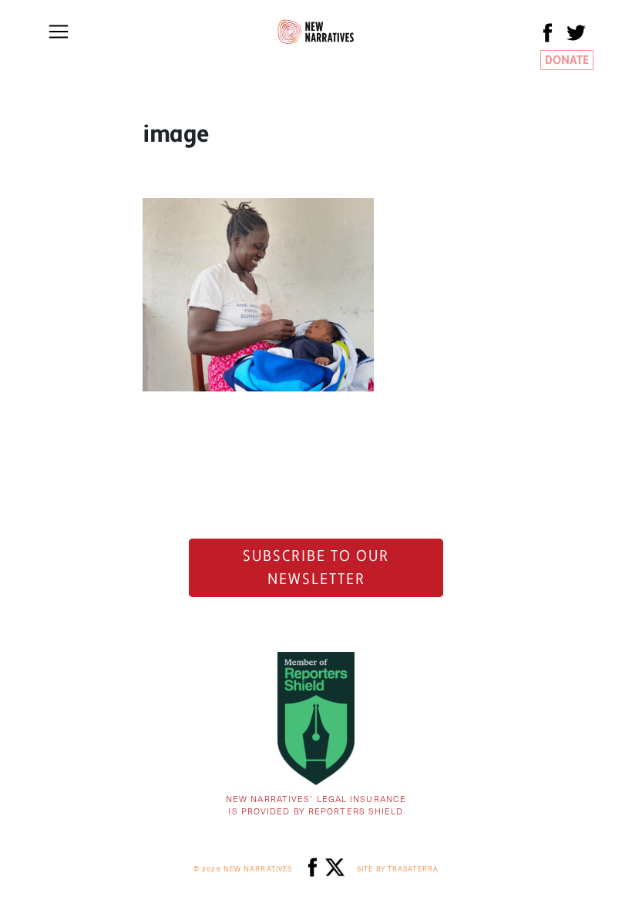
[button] (58, 31)
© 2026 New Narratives (242, 869)
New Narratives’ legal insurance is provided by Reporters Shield (316, 805)
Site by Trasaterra (398, 869)
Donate (567, 60)
